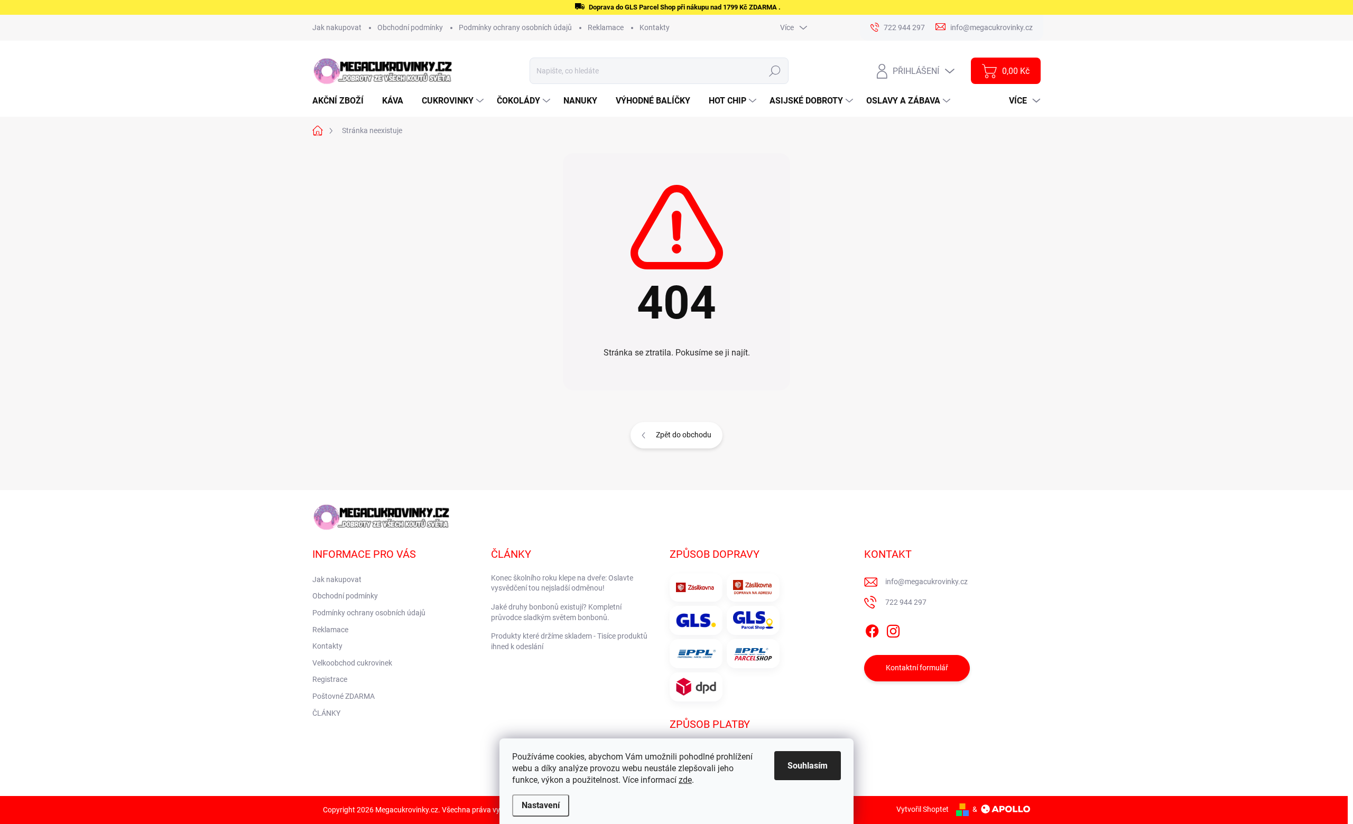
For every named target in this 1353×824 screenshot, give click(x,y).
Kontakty (655, 27)
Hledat (775, 71)
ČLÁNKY (326, 713)
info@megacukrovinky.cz (926, 581)
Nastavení (541, 805)
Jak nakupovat (337, 27)
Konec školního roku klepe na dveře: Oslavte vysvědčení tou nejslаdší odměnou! (562, 583)
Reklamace (606, 27)
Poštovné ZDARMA (343, 696)
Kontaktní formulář (917, 667)
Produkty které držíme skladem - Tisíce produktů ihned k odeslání (569, 641)
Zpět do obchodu (683, 434)
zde (685, 780)
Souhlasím (807, 766)
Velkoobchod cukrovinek (352, 663)
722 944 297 (905, 602)
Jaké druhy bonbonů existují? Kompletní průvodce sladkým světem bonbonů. (556, 612)
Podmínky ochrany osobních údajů (515, 27)
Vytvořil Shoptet (922, 809)
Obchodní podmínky (410, 27)
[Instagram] (893, 629)
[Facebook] (872, 629)
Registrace (329, 679)
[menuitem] (342, 101)
